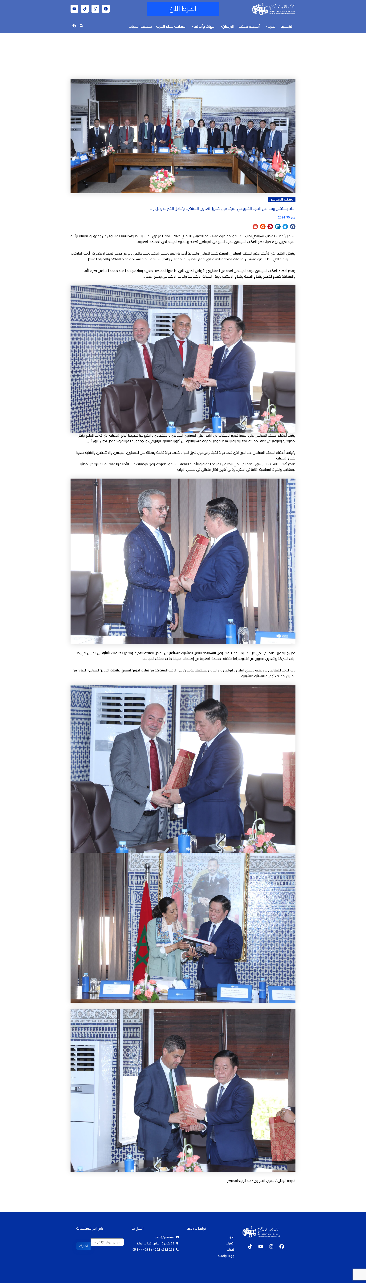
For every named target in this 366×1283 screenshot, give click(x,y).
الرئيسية (287, 26)
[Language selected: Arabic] (354, 1279)
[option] (356, 1279)
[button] (270, 26)
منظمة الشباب (140, 26)
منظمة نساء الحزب (171, 26)
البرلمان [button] (228, 26)
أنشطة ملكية (249, 26)
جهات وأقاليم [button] (203, 26)
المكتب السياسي (282, 199)
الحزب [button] (272, 26)
